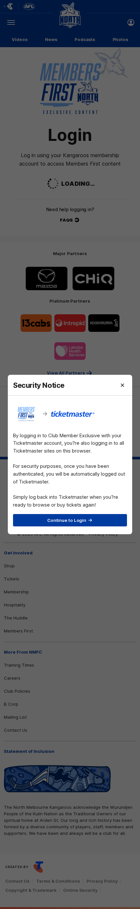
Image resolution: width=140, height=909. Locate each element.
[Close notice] (122, 385)
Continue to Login (66, 520)
